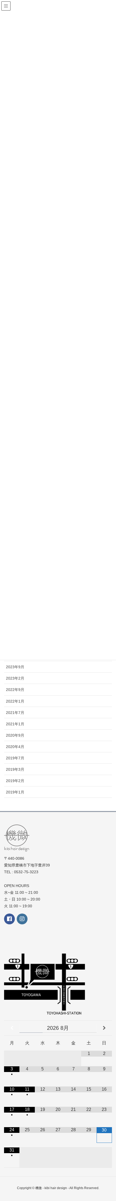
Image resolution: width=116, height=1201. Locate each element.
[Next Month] (104, 1028)
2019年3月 (15, 769)
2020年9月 (15, 735)
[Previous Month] (11, 1028)
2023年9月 (15, 667)
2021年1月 (15, 724)
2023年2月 (15, 678)
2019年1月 (15, 792)
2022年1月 (15, 701)
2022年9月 (15, 689)
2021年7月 (15, 712)
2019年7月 (15, 758)
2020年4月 (15, 747)
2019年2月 (15, 781)
